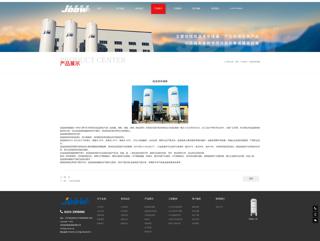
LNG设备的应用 (174, 215)
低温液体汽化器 (150, 211)
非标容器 (148, 223)
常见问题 (195, 211)
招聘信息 (124, 223)
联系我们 (220, 199)
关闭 (251, 179)
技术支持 (195, 219)
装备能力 (100, 223)
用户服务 (196, 199)
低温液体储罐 (255, 62)
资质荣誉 (100, 219)
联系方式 (219, 207)
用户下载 (195, 215)
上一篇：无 (65, 177)
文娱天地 (124, 215)
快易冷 (147, 219)
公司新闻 (124, 207)
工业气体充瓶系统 (175, 207)
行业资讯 (124, 211)
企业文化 (100, 211)
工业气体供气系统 (175, 211)
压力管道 (148, 228)
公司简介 (100, 207)
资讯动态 (125, 199)
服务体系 (195, 207)
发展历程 (100, 215)
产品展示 (244, 62)
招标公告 (124, 219)
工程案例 (172, 199)
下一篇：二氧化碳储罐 (70, 181)
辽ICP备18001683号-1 (83, 232)
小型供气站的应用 (175, 219)
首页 (236, 62)
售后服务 (195, 223)
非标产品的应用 (174, 223)
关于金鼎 (101, 199)
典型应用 (148, 232)
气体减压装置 (149, 215)
